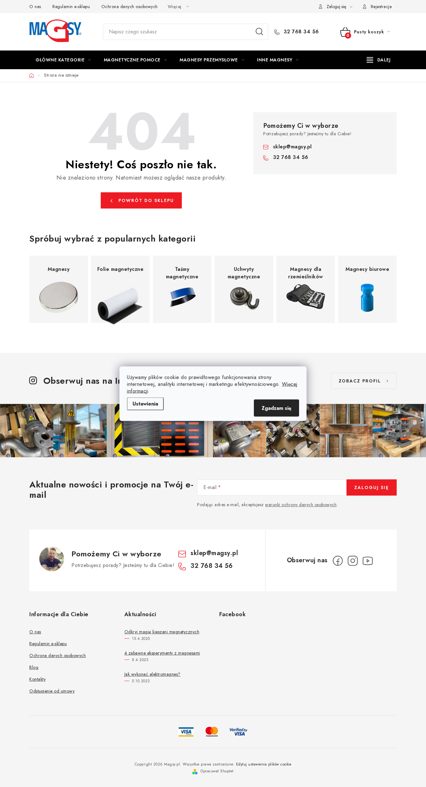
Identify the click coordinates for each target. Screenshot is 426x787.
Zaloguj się (371, 487)
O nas (35, 6)
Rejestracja (381, 6)
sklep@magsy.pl (292, 146)
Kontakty (37, 679)
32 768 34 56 (300, 32)
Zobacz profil (360, 381)
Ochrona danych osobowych (129, 6)
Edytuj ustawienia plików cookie (264, 764)
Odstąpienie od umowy (52, 691)
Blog (33, 667)
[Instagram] (353, 561)
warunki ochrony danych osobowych (300, 504)
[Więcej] (379, 59)
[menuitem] (63, 59)
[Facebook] (338, 561)
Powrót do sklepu (146, 200)
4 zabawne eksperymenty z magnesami (162, 653)
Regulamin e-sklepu (71, 6)
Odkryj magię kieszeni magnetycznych (162, 632)
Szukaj (259, 32)
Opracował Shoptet (217, 771)
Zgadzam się (276, 407)
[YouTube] (368, 561)
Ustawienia (145, 403)
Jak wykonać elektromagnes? (152, 674)
